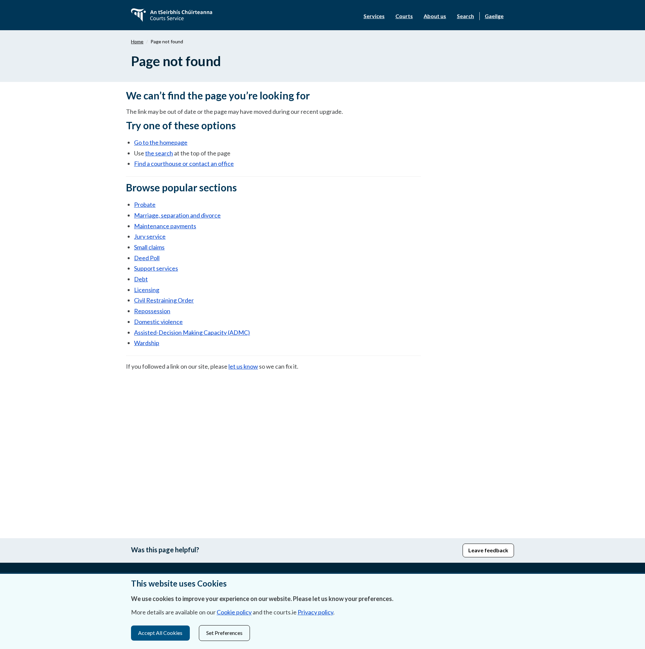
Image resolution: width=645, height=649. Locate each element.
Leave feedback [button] (488, 550)
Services (374, 16)
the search (159, 153)
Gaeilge (494, 16)
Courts (404, 16)
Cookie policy (234, 612)
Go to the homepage (160, 142)
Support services (156, 268)
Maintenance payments (165, 226)
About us (435, 16)
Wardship (146, 342)
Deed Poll (147, 258)
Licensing (146, 289)
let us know (243, 366)
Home (137, 41)
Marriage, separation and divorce (177, 215)
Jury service (150, 236)
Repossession (152, 311)
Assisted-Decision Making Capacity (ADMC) (192, 332)
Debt (141, 279)
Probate (145, 204)
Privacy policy (315, 612)
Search (465, 16)
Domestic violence (158, 321)
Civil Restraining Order (164, 300)
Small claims (149, 247)
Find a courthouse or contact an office (184, 163)
